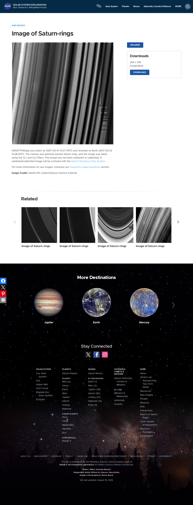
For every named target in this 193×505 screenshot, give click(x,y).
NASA (8, 6)
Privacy (69, 456)
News (143, 373)
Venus (65, 385)
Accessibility (166, 456)
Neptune (66, 409)
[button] (178, 6)
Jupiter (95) (94, 389)
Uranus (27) (94, 397)
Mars (64, 393)
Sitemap (151, 456)
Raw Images (18, 25)
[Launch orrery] (99, 7)
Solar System (43, 369)
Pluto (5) (92, 405)
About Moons (95, 373)
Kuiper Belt (42, 384)
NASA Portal (136, 456)
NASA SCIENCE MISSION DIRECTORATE (109, 456)
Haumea (66, 429)
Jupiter (48, 322)
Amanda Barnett (103, 469)
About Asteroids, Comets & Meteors (123, 381)
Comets (118, 404)
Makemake (68, 425)
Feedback (56, 456)
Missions (144, 403)
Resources (145, 391)
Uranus (66, 405)
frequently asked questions (85, 167)
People (144, 399)
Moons (91, 369)
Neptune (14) (95, 401)
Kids (142, 406)
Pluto (65, 417)
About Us (25, 456)
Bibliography (41, 456)
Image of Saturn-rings (35, 246)
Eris (64, 433)
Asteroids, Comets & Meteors (119, 371)
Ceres (65, 421)
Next (178, 222)
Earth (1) (92, 382)
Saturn (65, 401)
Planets (66, 369)
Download (139, 72)
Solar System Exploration (30, 4)
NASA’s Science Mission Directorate (115, 465)
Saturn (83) (94, 393)
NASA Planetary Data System (88, 161)
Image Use (82, 456)
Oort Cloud (42, 388)
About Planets (69, 373)
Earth (96, 322)
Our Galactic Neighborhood (30, 8)
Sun (38, 381)
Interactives (146, 410)
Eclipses (40, 399)
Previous (15, 222)
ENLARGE (135, 45)
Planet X (66, 441)
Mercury (144, 322)
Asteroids (119, 400)
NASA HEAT (146, 436)
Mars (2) (92, 385)
